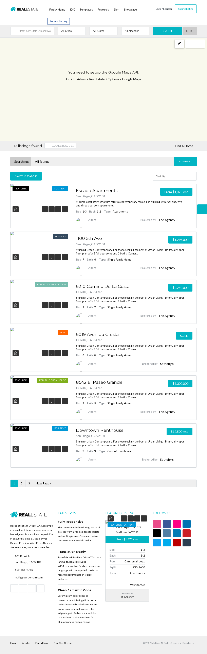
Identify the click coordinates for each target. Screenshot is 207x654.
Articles (26, 642)
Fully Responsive (70, 522)
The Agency (166, 220)
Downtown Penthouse (100, 430)
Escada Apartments (96, 190)
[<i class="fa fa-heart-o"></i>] (51, 209)
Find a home (57, 9)
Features (103, 9)
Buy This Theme (63, 642)
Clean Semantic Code (74, 590)
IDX (72, 9)
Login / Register (164, 8)
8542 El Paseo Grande (99, 382)
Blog (116, 9)
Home (13, 642)
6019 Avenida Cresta (97, 334)
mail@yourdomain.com (29, 577)
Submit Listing (59, 21)
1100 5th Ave (89, 238)
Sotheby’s (167, 363)
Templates (86, 9)
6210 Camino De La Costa (103, 286)
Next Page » (43, 483)
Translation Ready (72, 552)
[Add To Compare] (58, 209)
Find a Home (42, 642)
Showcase (130, 9)
